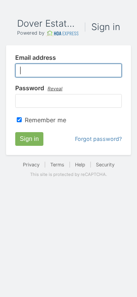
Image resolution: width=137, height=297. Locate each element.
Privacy (31, 165)
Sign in (29, 139)
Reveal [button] (55, 88)
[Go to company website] (62, 33)
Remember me (45, 120)
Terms (57, 165)
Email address (35, 57)
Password (38, 88)
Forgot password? (98, 139)
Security (105, 165)
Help (80, 165)
